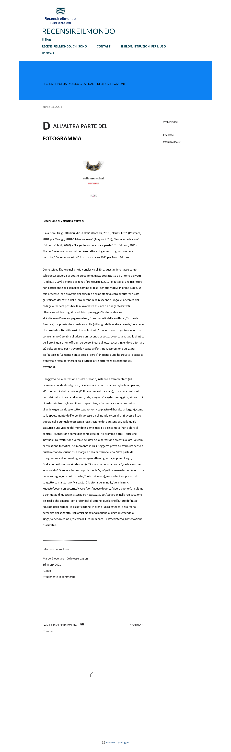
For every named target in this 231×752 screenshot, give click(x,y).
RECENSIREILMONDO (78, 31)
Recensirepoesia (171, 141)
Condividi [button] (170, 122)
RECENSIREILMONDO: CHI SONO (64, 46)
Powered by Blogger (118, 742)
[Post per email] (82, 625)
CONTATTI (104, 46)
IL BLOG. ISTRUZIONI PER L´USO (143, 46)
